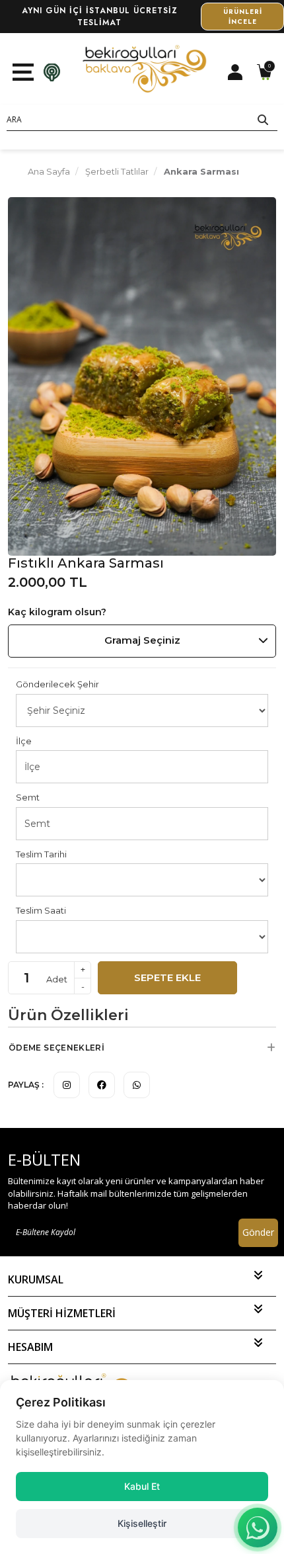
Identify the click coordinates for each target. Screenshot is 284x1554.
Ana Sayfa (49, 171)
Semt (28, 797)
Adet (56, 979)
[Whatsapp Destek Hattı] (257, 1527)
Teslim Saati (41, 910)
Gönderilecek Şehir (57, 684)
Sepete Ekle (167, 977)
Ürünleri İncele (242, 14)
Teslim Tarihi (41, 854)
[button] (142, 1048)
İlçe (24, 741)
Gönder (258, 1232)
